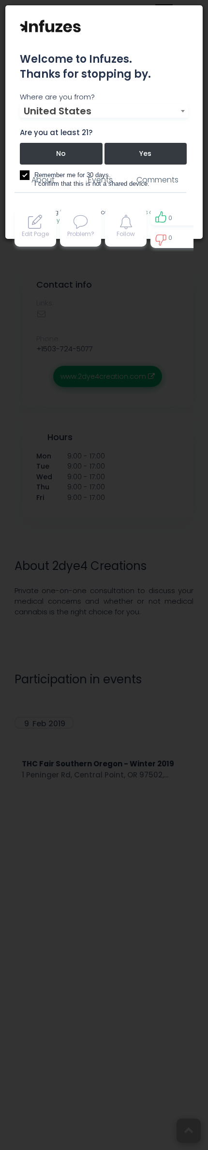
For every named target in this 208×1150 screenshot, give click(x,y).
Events (100, 179)
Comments (157, 179)
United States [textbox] (57, 111)
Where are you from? (57, 97)
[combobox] (104, 111)
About (43, 179)
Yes (145, 153)
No (61, 153)
